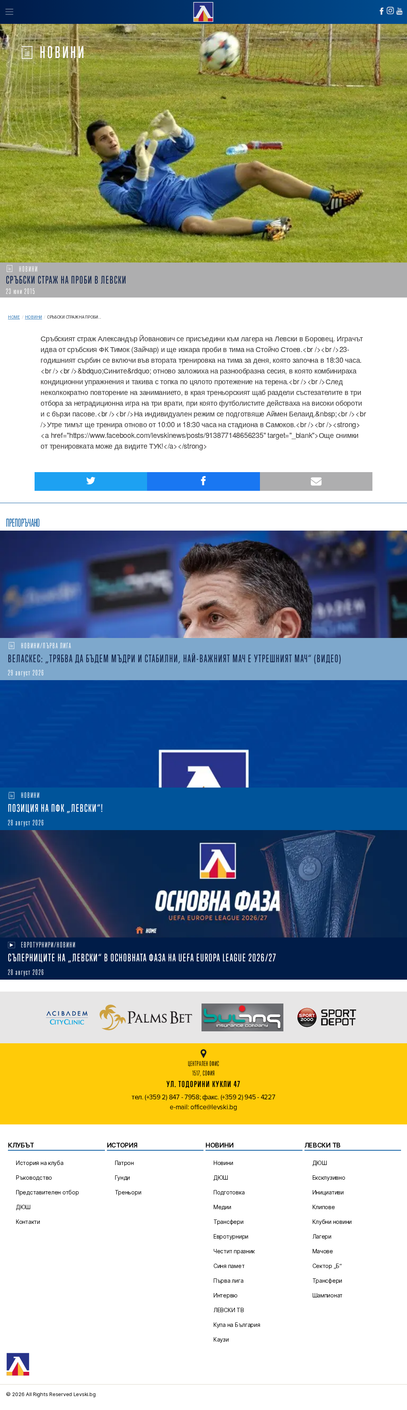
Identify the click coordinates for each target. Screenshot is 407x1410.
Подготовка (228, 1192)
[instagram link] (390, 10)
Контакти (28, 1221)
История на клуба (40, 1162)
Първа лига (228, 1280)
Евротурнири (230, 1236)
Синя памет (228, 1265)
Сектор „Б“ (327, 1265)
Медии (222, 1207)
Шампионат (327, 1295)
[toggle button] (9, 11)
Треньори (128, 1192)
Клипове (323, 1207)
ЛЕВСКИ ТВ (228, 1310)
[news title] (203, 584)
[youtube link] (399, 11)
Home (14, 317)
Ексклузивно (328, 1177)
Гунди (122, 1177)
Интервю (225, 1295)
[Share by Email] (316, 481)
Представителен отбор (47, 1192)
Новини (33, 317)
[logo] (203, 11)
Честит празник (234, 1251)
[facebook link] (381, 11)
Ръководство (34, 1177)
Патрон (124, 1162)
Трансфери (228, 1221)
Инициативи (328, 1192)
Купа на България (236, 1324)
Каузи (221, 1339)
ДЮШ (23, 1207)
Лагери (321, 1236)
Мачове (322, 1251)
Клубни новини (332, 1221)
